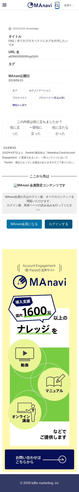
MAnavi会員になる (24, 224)
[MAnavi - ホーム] (39, 5)
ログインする (58, 224)
